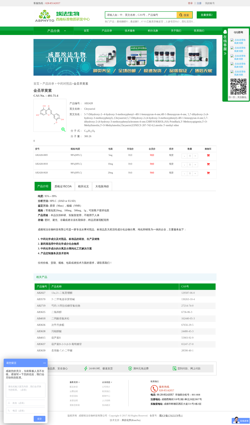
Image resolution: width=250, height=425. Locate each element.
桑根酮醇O (122, 21)
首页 (86, 30)
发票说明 (74, 400)
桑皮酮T (134, 21)
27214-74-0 (187, 305)
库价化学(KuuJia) (131, 420)
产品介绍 (42, 186)
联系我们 (199, 30)
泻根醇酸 (56, 331)
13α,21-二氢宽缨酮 (61, 293)
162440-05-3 (188, 318)
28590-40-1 (187, 350)
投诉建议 (106, 405)
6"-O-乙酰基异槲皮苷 (152, 21)
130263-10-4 (188, 299)
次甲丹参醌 (57, 325)
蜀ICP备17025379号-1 (171, 415)
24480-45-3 (187, 331)
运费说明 (74, 391)
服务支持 (74, 382)
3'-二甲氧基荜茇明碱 (63, 299)
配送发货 (74, 387)
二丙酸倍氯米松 (60, 318)
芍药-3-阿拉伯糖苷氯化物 (65, 305)
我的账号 (210, 3)
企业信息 (106, 382)
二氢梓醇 (56, 312)
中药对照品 (64, 83)
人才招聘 (106, 400)
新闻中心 (106, 396)
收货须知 (74, 396)
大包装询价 (102, 186)
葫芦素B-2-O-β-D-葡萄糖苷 (66, 344)
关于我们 (176, 30)
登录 (190, 3)
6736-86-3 (186, 312)
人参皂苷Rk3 (172, 21)
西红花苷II (187, 21)
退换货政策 (75, 405)
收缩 (225, 41)
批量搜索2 (206, 15)
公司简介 (106, 387)
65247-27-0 (187, 344)
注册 (199, 3)
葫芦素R (56, 337)
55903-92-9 (187, 337)
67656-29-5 (187, 325)
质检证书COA (63, 186)
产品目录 (107, 30)
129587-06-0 (188, 293)
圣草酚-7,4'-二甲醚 (61, 350)
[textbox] (141, 15)
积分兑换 (153, 30)
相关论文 (83, 186)
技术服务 (130, 30)
